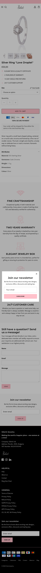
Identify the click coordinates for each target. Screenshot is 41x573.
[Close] (36, 274)
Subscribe (20, 296)
